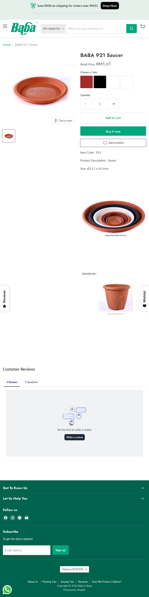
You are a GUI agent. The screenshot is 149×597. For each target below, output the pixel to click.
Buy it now (113, 131)
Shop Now (110, 5)
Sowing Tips (67, 581)
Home (7, 44)
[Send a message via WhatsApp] (7, 589)
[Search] (131, 28)
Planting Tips (49, 581)
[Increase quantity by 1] (114, 104)
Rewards (83, 581)
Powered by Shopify (74, 589)
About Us (33, 581)
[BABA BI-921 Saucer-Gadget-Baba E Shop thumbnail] (9, 136)
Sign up (60, 550)
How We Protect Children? (106, 581)
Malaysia (72, 569)
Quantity (85, 95)
